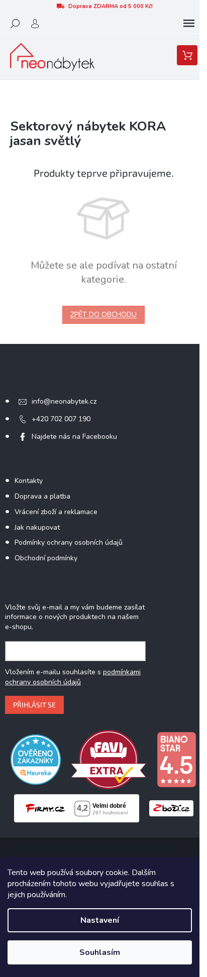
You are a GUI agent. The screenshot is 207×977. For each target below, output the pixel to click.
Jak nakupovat (37, 527)
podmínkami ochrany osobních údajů (73, 677)
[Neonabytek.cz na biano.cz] (176, 759)
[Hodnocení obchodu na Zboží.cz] (171, 808)
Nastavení (99, 920)
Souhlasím (99, 952)
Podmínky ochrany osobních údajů (69, 542)
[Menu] (189, 23)
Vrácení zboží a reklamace (56, 512)
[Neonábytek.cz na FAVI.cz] (108, 759)
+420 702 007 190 (61, 419)
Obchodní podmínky (46, 558)
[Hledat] (15, 24)
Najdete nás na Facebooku (74, 436)
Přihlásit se (34, 704)
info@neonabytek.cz (64, 401)
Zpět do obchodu (103, 314)
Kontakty (29, 480)
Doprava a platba (42, 496)
